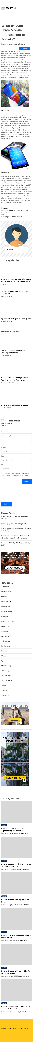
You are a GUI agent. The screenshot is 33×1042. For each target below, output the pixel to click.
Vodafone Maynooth (15, 77)
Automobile (5, 587)
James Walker (24, 833)
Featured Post (6, 606)
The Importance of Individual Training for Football (13, 351)
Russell (23, 44)
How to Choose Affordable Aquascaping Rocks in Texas (13, 829)
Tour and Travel (6, 681)
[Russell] (16, 235)
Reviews (4, 651)
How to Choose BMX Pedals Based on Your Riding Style (15, 1007)
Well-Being (5, 695)
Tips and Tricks (6, 676)
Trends (3, 685)
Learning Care (6, 636)
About (9, 1028)
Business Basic (6, 591)
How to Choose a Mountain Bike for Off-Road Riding (15, 972)
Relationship (5, 646)
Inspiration (5, 626)
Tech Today (5, 671)
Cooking (4, 596)
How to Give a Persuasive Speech (15, 405)
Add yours (4, 425)
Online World (5, 641)
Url (2, 465)
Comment (4, 432)
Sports (3, 661)
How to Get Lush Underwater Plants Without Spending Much (16, 865)
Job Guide (4, 631)
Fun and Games (6, 611)
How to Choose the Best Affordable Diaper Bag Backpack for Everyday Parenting (16, 281)
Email (3, 456)
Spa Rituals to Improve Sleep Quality (16, 319)
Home (3, 1028)
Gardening (5, 616)
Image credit (5, 110)
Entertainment (6, 601)
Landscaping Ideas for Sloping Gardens (14, 524)
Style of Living (6, 666)
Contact (14, 1028)
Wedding (4, 690)
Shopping (4, 656)
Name (3, 447)
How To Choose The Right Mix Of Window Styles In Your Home (14, 379)
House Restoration (7, 621)
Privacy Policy (23, 1028)
